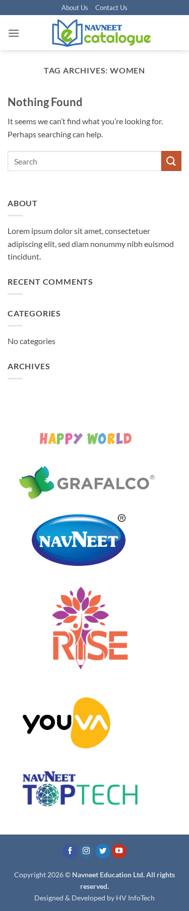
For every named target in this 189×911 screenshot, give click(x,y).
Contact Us (111, 8)
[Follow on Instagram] (86, 851)
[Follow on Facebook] (70, 851)
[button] (14, 33)
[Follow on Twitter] (102, 851)
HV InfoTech (135, 897)
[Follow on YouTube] (119, 851)
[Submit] (171, 161)
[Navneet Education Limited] (100, 32)
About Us (74, 8)
